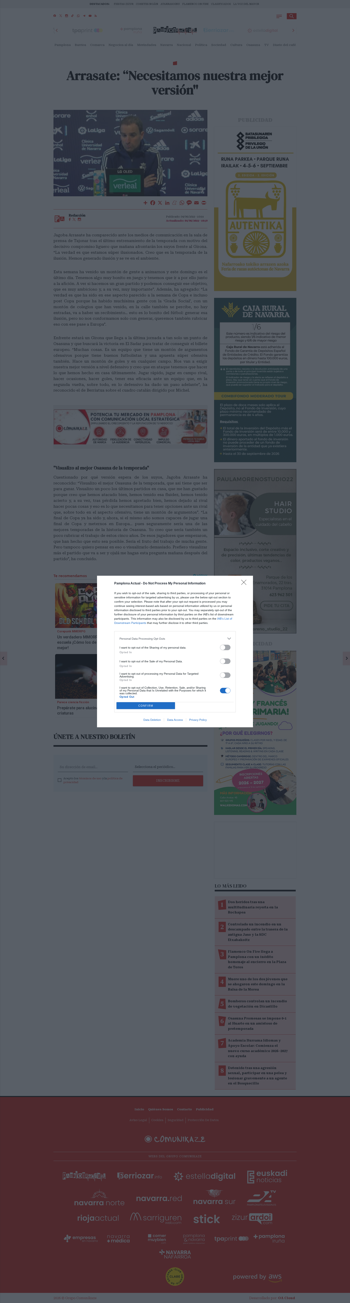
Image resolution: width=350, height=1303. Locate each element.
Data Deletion (152, 719)
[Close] (245, 583)
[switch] (225, 647)
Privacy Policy (198, 719)
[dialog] (175, 651)
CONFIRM (145, 705)
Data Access (175, 719)
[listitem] (175, 638)
